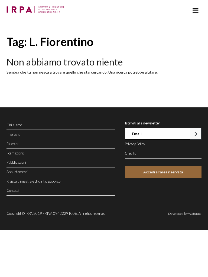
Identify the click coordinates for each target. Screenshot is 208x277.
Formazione (15, 153)
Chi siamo (14, 125)
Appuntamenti (17, 172)
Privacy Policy (135, 144)
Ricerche (12, 143)
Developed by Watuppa (185, 214)
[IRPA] (36, 8)
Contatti (12, 190)
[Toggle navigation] (195, 11)
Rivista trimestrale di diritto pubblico (33, 181)
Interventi (13, 134)
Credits (130, 153)
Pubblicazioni (16, 162)
